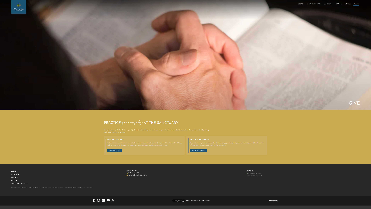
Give (356, 4)
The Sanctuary (194, 200)
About (301, 4)
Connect (328, 4)
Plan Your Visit (314, 4)
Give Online (114, 150)
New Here (15, 174)
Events (348, 4)
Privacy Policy (273, 200)
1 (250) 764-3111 (133, 173)
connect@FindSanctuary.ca (137, 175)
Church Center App (19, 184)
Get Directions (198, 150)
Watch (338, 4)
